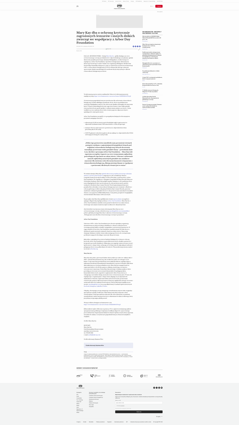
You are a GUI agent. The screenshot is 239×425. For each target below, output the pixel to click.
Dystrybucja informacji (94, 399)
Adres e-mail (118, 400)
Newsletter (91, 421)
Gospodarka (79, 398)
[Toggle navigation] (77, 6)
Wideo (77, 412)
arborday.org (94, 249)
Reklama (91, 401)
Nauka (77, 405)
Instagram (93, 286)
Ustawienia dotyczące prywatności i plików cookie (140, 421)
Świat (77, 396)
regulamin (122, 405)
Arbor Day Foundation (114, 201)
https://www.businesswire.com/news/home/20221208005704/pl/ (112, 96)
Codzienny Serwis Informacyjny (96, 395)
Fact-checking (79, 399)
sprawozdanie (117, 199)
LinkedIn (99, 286)
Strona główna (160, 11)
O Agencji (159, 6)
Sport (77, 407)
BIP (127, 421)
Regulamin (109, 421)
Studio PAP (78, 401)
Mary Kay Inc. (110, 56)
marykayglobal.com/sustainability (119, 211)
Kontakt (84, 421)
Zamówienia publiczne (119, 421)
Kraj (77, 394)
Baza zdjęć (91, 404)
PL (151, 6)
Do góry (158, 416)
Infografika (91, 406)
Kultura (77, 403)
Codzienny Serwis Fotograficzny (96, 397)
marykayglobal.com (94, 284)
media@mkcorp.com (94, 335)
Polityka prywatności (100, 421)
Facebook (86, 286)
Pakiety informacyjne (93, 402)
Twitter (105, 286)
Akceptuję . (121, 405)
